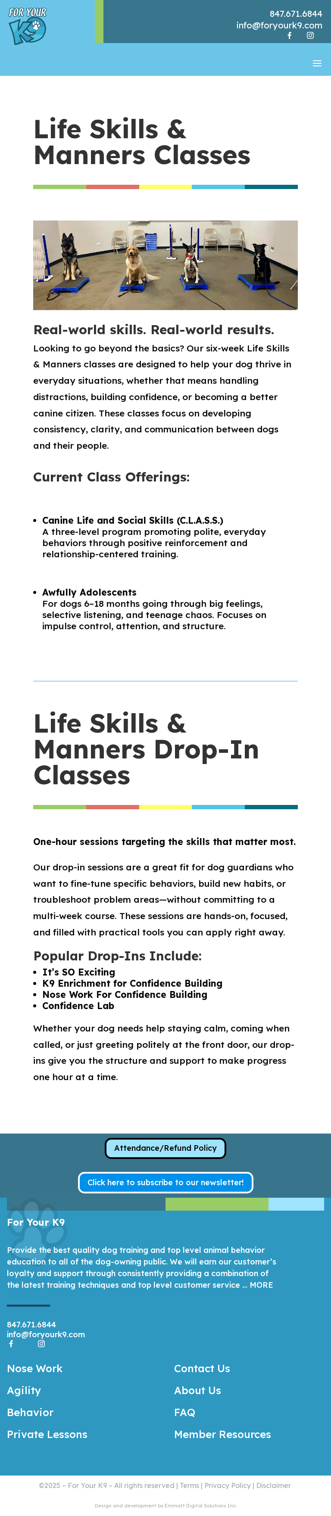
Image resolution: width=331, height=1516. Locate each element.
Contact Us (202, 1368)
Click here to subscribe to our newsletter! (165, 1182)
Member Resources (222, 1434)
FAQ (184, 1412)
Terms (189, 1485)
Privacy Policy (227, 1485)
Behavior (30, 1412)
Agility (24, 1390)
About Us (197, 1390)
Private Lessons (47, 1434)
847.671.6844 (296, 13)
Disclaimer (273, 1485)
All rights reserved (144, 1485)
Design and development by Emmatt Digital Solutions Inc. (166, 1506)
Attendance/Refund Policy (165, 1148)
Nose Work (34, 1368)
